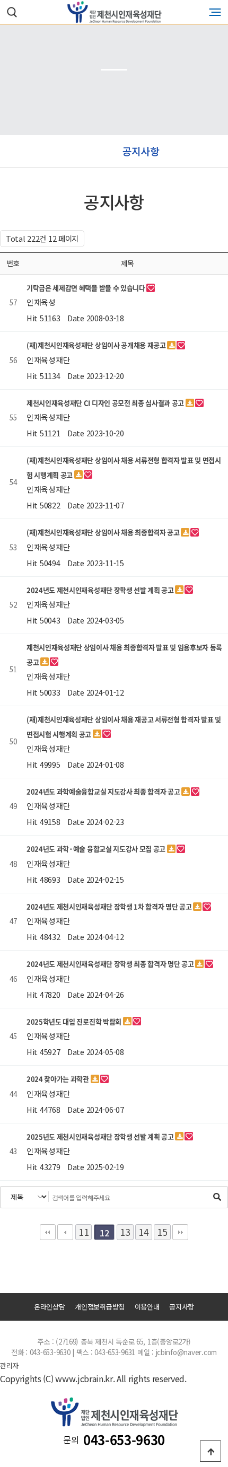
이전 (65, 1232)
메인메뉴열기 (215, 12)
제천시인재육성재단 (114, 12)
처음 (48, 1232)
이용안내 (147, 1307)
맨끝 (180, 1232)
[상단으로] (210, 1451)
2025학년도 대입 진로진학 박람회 (75, 1021)
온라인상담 (49, 1307)
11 (83, 1231)
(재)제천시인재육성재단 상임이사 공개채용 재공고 (97, 345)
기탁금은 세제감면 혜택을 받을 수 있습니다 (86, 288)
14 (143, 1231)
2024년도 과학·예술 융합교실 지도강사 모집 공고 (97, 849)
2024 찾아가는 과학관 (59, 1079)
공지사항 (181, 1307)
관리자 (9, 1365)
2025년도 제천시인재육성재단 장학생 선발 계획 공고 (101, 1136)
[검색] (216, 1197)
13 (125, 1231)
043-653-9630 (124, 1439)
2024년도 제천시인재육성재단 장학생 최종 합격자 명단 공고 (111, 964)
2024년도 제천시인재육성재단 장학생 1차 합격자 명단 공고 (110, 906)
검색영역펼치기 (12, 12)
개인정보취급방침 (100, 1307)
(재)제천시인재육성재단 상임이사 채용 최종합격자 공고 (104, 532)
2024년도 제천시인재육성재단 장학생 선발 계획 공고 (101, 590)
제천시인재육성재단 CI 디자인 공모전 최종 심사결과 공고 (106, 403)
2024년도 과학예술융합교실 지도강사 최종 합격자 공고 (104, 791)
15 (162, 1231)
